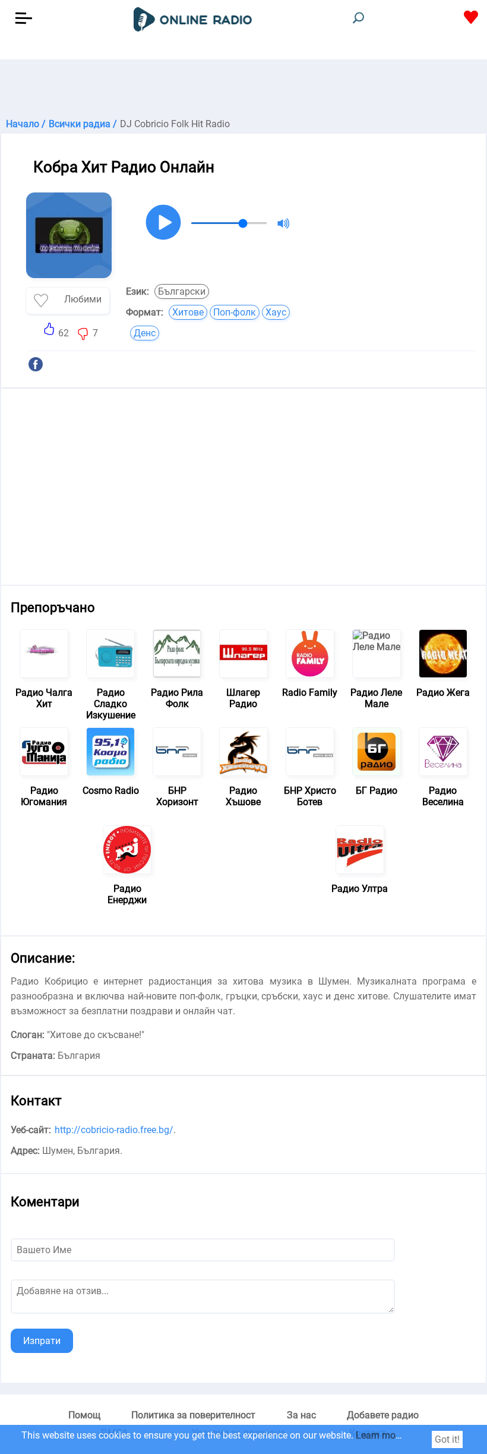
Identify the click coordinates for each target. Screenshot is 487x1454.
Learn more (379, 1435)
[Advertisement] (243, 89)
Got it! (447, 1439)
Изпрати (42, 1340)
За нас (301, 1415)
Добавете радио (383, 1415)
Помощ (84, 1415)
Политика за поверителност (193, 1415)
